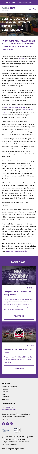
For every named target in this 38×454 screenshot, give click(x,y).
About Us (5, 389)
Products (5, 392)
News (3, 394)
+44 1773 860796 (11, 2)
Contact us (5, 397)
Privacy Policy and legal (9, 387)
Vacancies (5, 399)
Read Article (19, 316)
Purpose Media (19, 449)
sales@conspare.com (25, 2)
